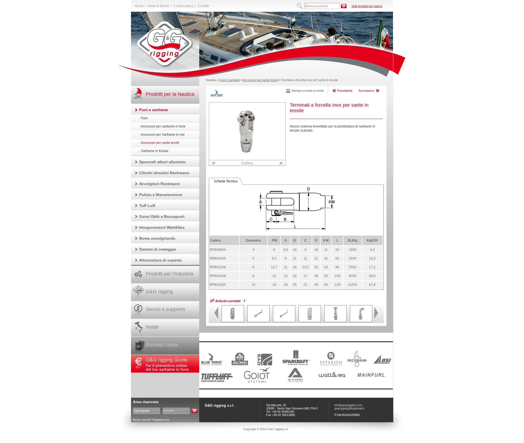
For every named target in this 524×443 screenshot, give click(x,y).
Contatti (203, 6)
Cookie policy (183, 6)
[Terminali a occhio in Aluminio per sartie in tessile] (310, 321)
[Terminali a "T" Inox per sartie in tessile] (361, 321)
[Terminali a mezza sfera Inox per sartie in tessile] (335, 321)
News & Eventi (158, 6)
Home (139, 6)
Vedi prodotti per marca (367, 6)
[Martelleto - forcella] (284, 321)
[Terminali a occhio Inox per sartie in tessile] (233, 321)
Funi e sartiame (229, 80)
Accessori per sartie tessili (260, 80)
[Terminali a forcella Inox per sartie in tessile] (247, 159)
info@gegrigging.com (348, 405)
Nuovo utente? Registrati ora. (151, 419)
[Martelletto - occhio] (258, 321)
